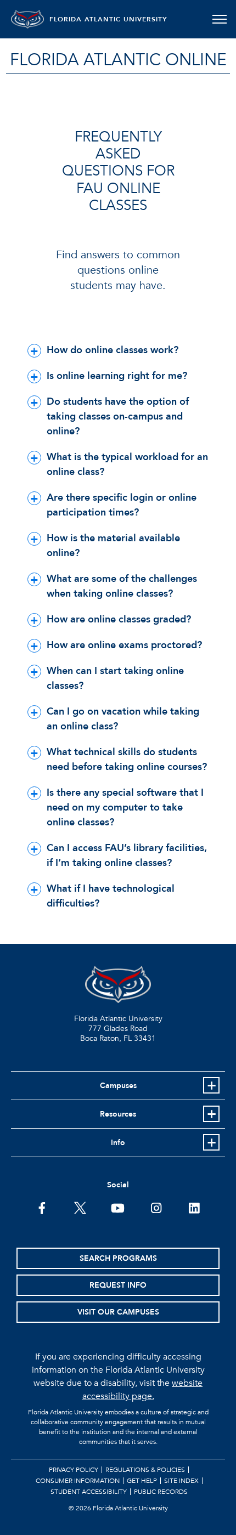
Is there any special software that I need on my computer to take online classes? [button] (125, 807)
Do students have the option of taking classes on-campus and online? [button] (118, 416)
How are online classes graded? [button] (119, 619)
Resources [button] (118, 1114)
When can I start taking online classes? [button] (115, 678)
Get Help (142, 1480)
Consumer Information (78, 1480)
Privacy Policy (73, 1469)
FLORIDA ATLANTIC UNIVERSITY (108, 19)
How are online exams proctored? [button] (124, 645)
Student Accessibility (88, 1491)
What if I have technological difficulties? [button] (111, 896)
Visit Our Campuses (118, 1312)
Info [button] (118, 1142)
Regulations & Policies (145, 1469)
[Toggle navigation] (219, 19)
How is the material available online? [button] (113, 545)
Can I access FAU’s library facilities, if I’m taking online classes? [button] (127, 855)
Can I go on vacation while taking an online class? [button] (123, 719)
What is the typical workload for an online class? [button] (127, 464)
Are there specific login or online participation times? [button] (121, 505)
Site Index (181, 1480)
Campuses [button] (118, 1085)
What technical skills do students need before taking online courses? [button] (127, 759)
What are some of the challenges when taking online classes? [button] (122, 586)
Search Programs (118, 1258)
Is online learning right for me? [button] (117, 376)
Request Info (118, 1285)
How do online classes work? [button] (112, 350)
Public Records (161, 1491)
